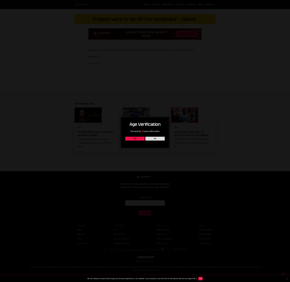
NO (155, 138)
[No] (287, 278)
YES (135, 138)
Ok (200, 278)
